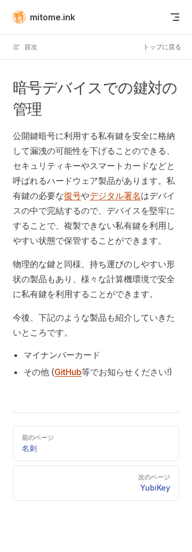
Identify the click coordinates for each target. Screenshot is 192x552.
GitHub (68, 372)
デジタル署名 (115, 195)
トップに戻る (162, 47)
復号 (72, 195)
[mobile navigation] (175, 17)
